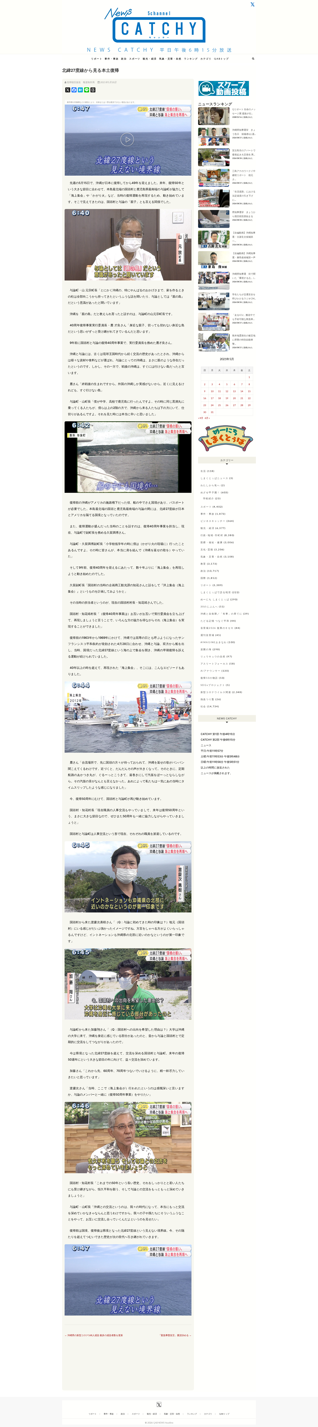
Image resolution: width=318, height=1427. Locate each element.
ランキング (191, 58)
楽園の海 (206, 649)
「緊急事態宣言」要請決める (175, 1335)
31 (212, 412)
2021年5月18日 (108, 82)
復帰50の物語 (209, 677)
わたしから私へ (210, 485)
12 (227, 391)
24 (212, 405)
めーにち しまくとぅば (215, 599)
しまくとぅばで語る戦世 (216, 592)
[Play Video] (128, 140)
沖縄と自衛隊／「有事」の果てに (221, 613)
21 (241, 398)
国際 (203, 578)
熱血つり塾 (207, 699)
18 (219, 398)
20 (234, 398)
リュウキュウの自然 (213, 656)
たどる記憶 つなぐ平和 (215, 620)
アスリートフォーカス (214, 663)
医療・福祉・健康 (212, 542)
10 (212, 391)
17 (212, 398)
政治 (124, 58)
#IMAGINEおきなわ (214, 642)
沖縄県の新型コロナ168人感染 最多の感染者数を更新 (94, 1335)
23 (204, 405)
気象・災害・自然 (170, 58)
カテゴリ (206, 58)
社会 (203, 706)
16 (204, 398)
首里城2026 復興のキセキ (217, 627)
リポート (96, 58)
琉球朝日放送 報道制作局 (80, 82)
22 (249, 398)
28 (241, 405)
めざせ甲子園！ (210, 492)
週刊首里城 (207, 635)
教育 (203, 563)
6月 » (207, 418)
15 (249, 391)
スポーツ (134, 58)
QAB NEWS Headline (79, 56)
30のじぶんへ (209, 606)
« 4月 (200, 418)
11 (219, 391)
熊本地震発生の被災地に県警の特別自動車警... (243, 339)
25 (219, 405)
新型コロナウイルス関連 (216, 692)
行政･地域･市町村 (212, 535)
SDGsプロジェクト (213, 685)
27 (234, 405)
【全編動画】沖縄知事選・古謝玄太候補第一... (243, 236)
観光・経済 (150, 58)
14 (241, 391)
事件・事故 (112, 58)
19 (227, 398)
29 (249, 405)
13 (234, 391)
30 (204, 412)
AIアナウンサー (211, 670)
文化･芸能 (207, 549)
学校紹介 (208, 498)
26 (227, 405)
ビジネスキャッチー (213, 521)
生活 (203, 471)
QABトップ (221, 58)
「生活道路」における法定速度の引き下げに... (243, 195)
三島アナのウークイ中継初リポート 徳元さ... (243, 175)
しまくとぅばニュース (214, 478)
